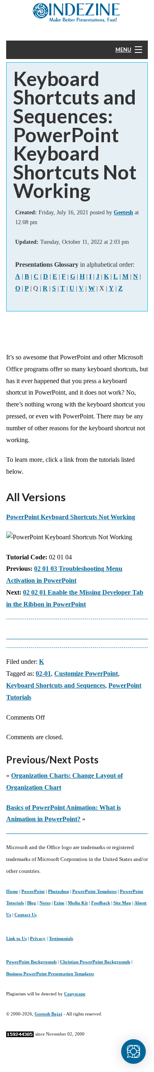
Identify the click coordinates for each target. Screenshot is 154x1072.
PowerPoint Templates (94, 891)
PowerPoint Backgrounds (31, 961)
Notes (45, 902)
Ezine (59, 902)
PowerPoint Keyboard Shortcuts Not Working (70, 516)
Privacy (38, 938)
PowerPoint (33, 891)
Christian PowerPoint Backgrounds (95, 961)
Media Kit (78, 902)
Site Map (122, 902)
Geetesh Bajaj (48, 1013)
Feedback (100, 902)
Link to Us (16, 938)
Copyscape (74, 993)
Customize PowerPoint (86, 673)
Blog (31, 902)
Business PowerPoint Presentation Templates (50, 973)
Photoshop (58, 891)
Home (12, 891)
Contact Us (25, 914)
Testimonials (61, 938)
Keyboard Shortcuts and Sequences (55, 685)
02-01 (43, 673)
